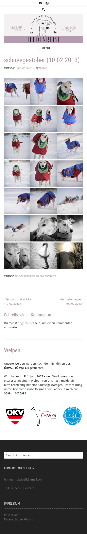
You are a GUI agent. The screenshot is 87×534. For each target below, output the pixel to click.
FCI (25, 368)
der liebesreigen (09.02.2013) (71, 301)
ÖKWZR (9, 368)
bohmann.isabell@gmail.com (33, 389)
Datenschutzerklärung (19, 519)
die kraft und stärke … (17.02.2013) (19, 301)
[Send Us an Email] (40, 3)
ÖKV (19, 368)
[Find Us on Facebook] (47, 3)
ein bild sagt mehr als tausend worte (35, 276)
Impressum (11, 515)
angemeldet (26, 323)
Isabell (43, 68)
